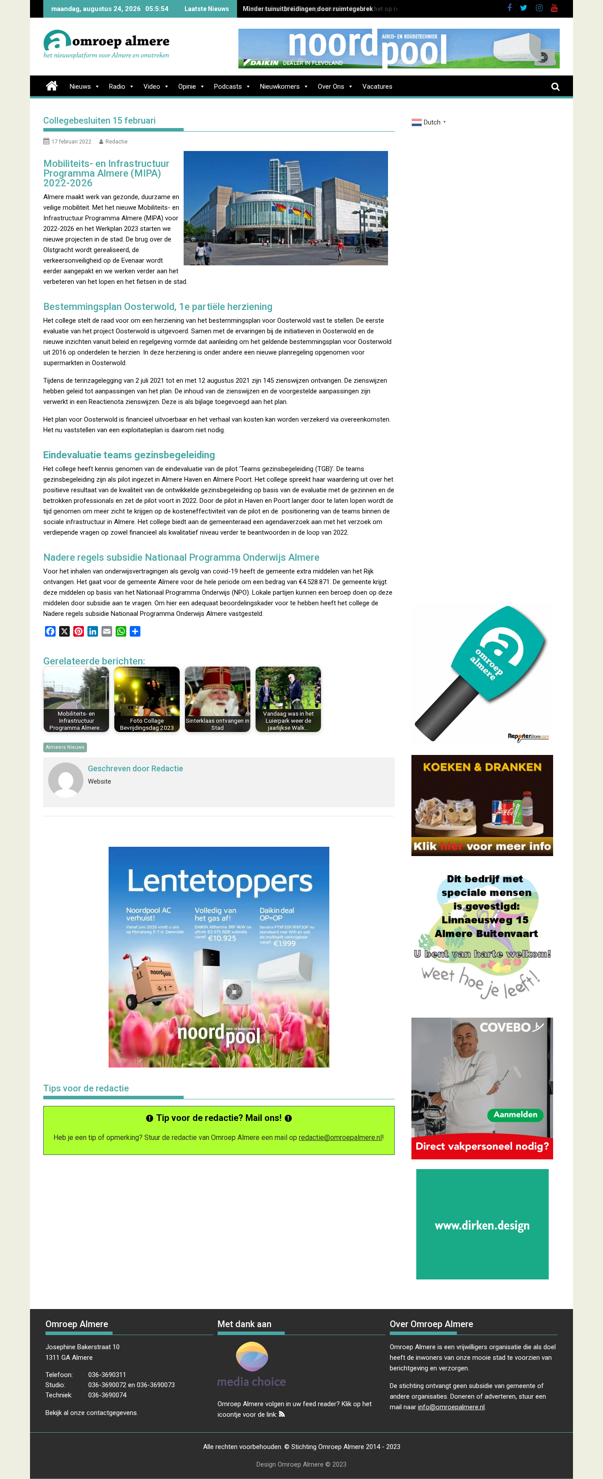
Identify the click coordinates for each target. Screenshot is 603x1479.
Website (99, 781)
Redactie (117, 142)
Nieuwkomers (280, 87)
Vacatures (377, 87)
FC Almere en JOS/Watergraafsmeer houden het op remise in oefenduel (347, 8)
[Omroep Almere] (52, 84)
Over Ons (331, 87)
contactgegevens (112, 1413)
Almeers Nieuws (65, 747)
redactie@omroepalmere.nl (340, 1137)
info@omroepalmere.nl (451, 1407)
